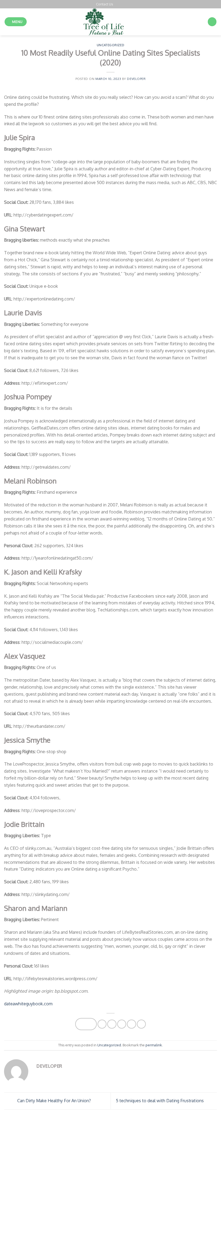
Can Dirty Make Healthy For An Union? (53, 1100)
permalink (154, 1045)
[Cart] (212, 21)
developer (136, 79)
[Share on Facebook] (102, 1024)
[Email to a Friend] (121, 1024)
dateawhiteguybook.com (28, 1003)
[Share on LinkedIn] (141, 1024)
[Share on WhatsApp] (86, 1024)
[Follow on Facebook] (117, 4)
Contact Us (104, 4)
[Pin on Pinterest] (131, 1024)
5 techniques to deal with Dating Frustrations (160, 1100)
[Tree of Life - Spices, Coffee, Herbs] (110, 21)
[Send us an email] (122, 4)
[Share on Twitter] (111, 1024)
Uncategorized (110, 45)
